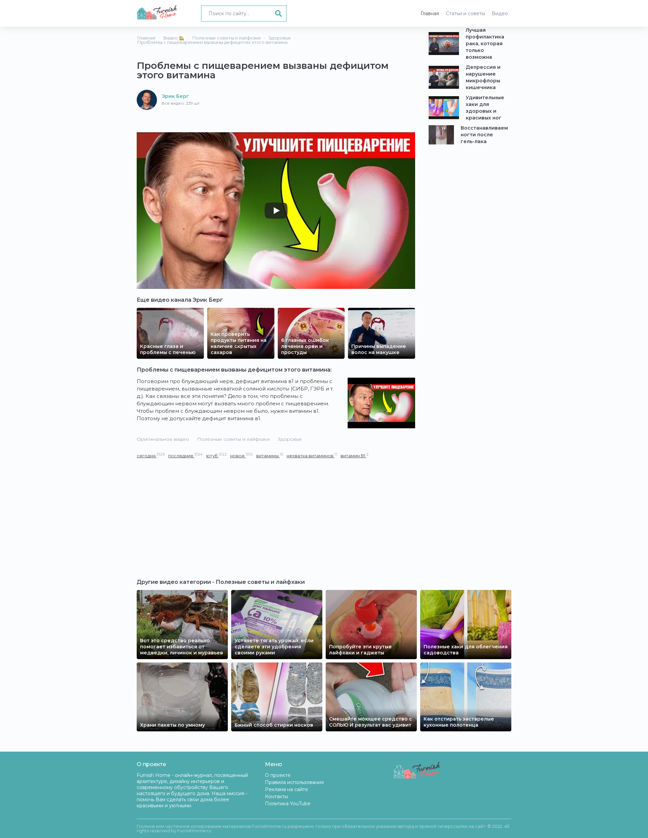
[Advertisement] (276, 510)
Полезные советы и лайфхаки (233, 439)
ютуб (216, 455)
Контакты (276, 796)
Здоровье (290, 439)
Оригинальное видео (163, 439)
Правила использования (294, 782)
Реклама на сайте (286, 789)
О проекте (278, 775)
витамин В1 (355, 455)
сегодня (151, 455)
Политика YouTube (287, 804)
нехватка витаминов (312, 455)
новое (241, 455)
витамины (269, 455)
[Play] (276, 210)
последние (185, 455)
